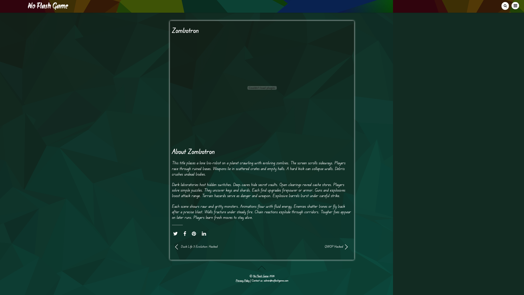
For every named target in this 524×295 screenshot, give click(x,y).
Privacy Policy (243, 280)
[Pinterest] (195, 233)
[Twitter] (176, 233)
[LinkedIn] (205, 233)
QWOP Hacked (305, 246)
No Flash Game (261, 276)
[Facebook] (185, 233)
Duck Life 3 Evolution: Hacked (199, 246)
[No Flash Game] (48, 8)
